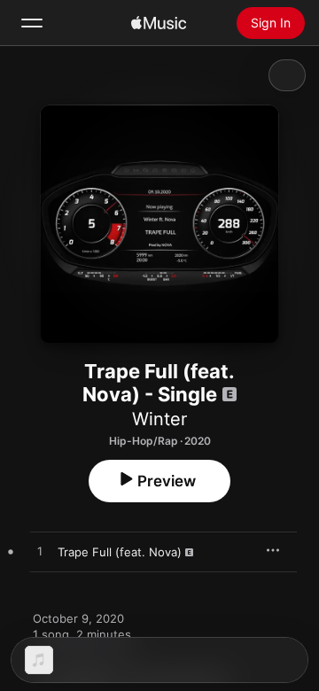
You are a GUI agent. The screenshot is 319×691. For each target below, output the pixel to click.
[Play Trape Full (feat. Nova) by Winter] (40, 552)
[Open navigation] (31, 23)
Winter (159, 419)
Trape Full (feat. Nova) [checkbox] (120, 552)
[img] (158, 23)
